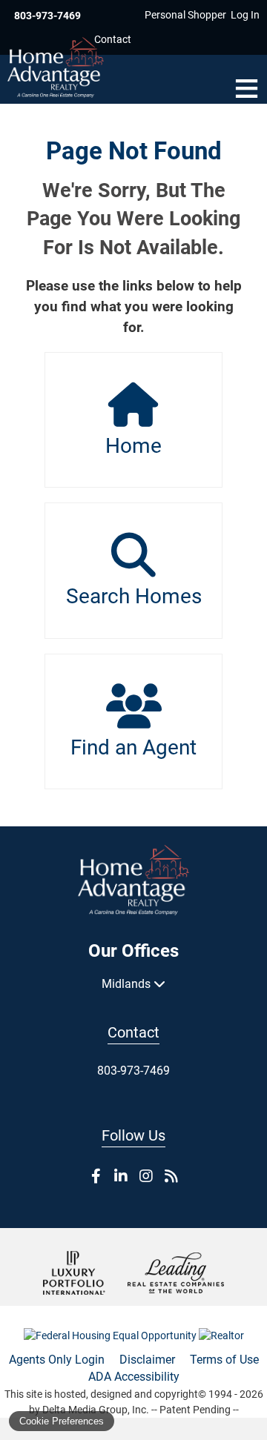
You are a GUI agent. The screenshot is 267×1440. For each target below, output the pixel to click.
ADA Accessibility (133, 1377)
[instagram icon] (146, 1176)
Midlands (128, 984)
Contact (112, 39)
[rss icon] (171, 1176)
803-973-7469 (47, 15)
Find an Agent (133, 747)
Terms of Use (224, 1360)
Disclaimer (147, 1360)
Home (133, 446)
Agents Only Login (57, 1360)
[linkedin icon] (121, 1176)
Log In (245, 15)
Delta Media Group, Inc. (95, 1410)
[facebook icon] (96, 1176)
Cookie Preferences (61, 1421)
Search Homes (134, 596)
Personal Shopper (185, 15)
